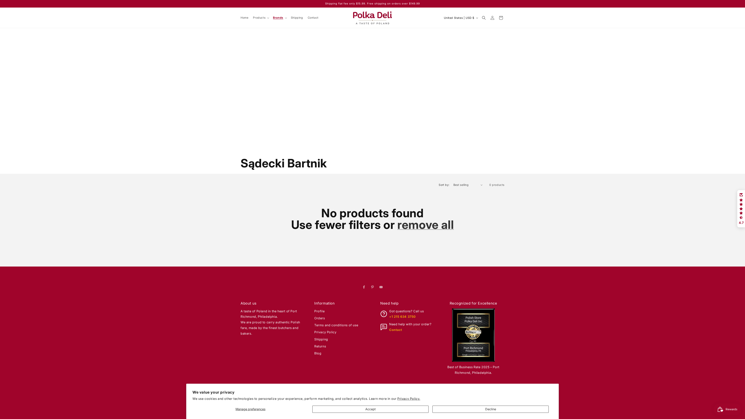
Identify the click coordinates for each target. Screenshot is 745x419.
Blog (317, 353)
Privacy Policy (325, 332)
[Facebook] (364, 287)
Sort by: (444, 184)
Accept (370, 409)
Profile (319, 311)
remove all (425, 224)
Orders (319, 318)
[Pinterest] (372, 287)
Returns (320, 346)
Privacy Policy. (408, 399)
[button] (261, 18)
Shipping (321, 339)
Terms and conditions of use (336, 325)
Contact (395, 330)
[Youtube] (381, 287)
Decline (490, 409)
